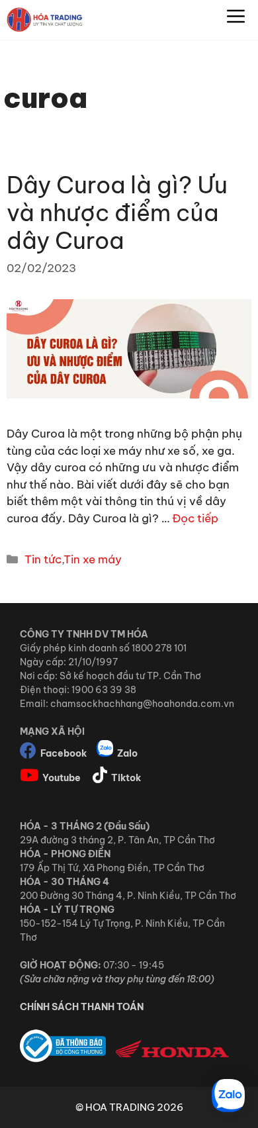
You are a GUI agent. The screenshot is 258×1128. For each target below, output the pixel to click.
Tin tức (43, 559)
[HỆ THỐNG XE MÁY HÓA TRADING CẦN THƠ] (45, 20)
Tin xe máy (93, 559)
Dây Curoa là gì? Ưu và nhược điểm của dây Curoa (117, 212)
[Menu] (236, 20)
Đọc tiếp (195, 518)
